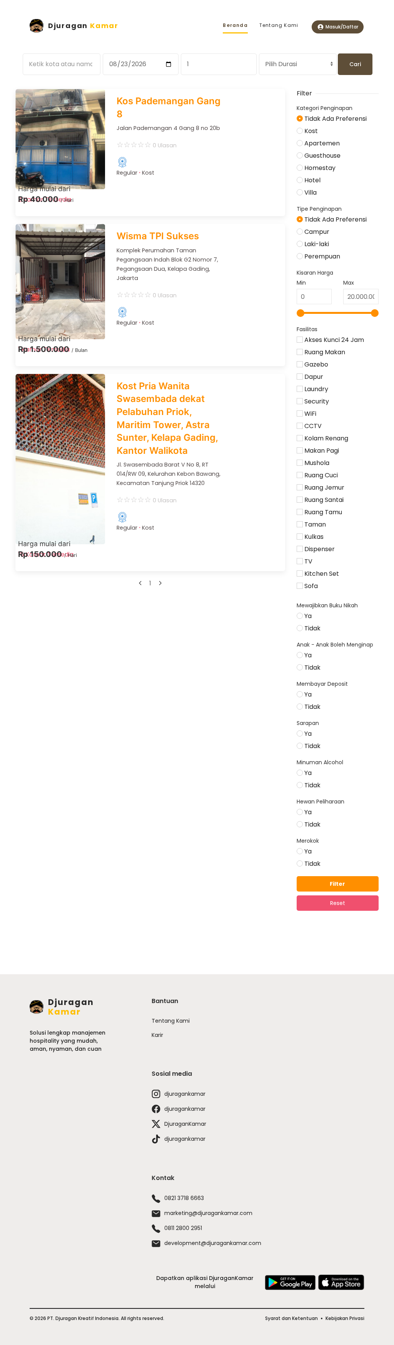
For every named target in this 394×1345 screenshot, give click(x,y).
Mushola (316, 462)
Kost (310, 131)
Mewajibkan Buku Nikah (327, 605)
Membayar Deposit (322, 684)
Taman (314, 524)
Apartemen (321, 143)
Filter (337, 884)
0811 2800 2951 (183, 1228)
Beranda (235, 25)
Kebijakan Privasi (345, 1318)
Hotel (312, 180)
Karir (157, 1035)
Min (301, 283)
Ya (307, 616)
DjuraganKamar (185, 1124)
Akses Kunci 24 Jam (333, 339)
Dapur (313, 376)
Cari (355, 64)
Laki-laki (316, 244)
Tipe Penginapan (319, 209)
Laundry (315, 389)
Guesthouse (322, 155)
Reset (337, 903)
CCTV (312, 426)
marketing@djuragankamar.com (208, 1213)
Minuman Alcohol (320, 762)
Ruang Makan (324, 352)
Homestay (319, 167)
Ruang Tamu (322, 512)
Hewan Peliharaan (320, 801)
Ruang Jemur (323, 487)
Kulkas (313, 536)
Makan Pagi (321, 450)
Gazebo (315, 364)
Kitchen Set (321, 573)
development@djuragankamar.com (212, 1243)
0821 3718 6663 (184, 1198)
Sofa (310, 586)
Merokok (308, 841)
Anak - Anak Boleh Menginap (335, 644)
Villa (310, 192)
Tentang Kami (278, 25)
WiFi (309, 413)
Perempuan (321, 256)
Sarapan (308, 723)
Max (348, 283)
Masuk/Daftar (342, 26)
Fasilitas (307, 329)
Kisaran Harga (315, 273)
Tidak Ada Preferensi (335, 118)
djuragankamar (184, 1094)
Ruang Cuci (320, 475)
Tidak (312, 628)
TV (307, 561)
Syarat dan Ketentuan (291, 1318)
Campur (316, 231)
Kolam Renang (325, 438)
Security (316, 401)
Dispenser (319, 549)
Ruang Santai (323, 499)
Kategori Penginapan (324, 108)
